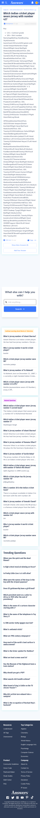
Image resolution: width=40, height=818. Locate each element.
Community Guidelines (11, 764)
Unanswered (7, 737)
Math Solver (7, 780)
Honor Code (7, 768)
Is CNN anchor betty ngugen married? (18, 623)
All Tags (6, 733)
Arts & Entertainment (16, 10)
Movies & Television (30, 10)
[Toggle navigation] (3, 2)
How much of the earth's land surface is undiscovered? (19, 643)
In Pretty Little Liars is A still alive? (17, 573)
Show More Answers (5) (20, 245)
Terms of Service (26, 772)
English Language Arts (28, 745)
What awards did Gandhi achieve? (16, 679)
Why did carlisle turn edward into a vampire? (17, 695)
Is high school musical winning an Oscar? (19, 567)
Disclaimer (24, 780)
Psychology (25, 748)
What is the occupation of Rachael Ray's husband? (19, 704)
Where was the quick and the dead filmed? (17, 559)
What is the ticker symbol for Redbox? (18, 651)
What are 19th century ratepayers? (16, 636)
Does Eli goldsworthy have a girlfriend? (19, 588)
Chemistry (24, 733)
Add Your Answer (20, 250)
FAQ (4, 784)
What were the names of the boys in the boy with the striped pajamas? (19, 581)
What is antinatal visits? (12, 629)
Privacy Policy (25, 776)
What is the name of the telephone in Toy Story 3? (19, 615)
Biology (23, 737)
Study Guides (7, 776)
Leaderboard (7, 729)
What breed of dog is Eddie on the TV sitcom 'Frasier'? (18, 686)
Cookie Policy (25, 784)
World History (25, 741)
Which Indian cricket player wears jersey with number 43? (19, 16)
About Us (24, 764)
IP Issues (24, 788)
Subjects (5, 10)
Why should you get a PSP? (14, 672)
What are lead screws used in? (15, 657)
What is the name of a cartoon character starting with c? (19, 607)
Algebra (23, 729)
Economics (24, 756)
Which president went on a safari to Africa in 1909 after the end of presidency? (17, 597)
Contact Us (25, 768)
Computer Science (27, 752)
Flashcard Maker (9, 772)
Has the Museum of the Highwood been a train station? (19, 665)
